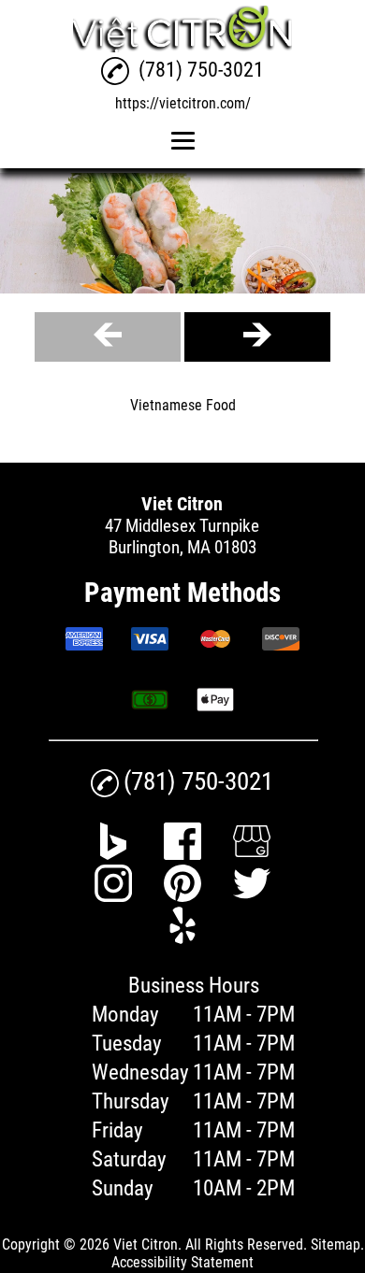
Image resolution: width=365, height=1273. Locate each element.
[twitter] (252, 896)
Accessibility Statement (182, 1262)
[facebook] (182, 854)
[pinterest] (182, 896)
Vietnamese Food (183, 405)
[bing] (113, 854)
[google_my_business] (252, 854)
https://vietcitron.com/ (183, 103)
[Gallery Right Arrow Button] (257, 337)
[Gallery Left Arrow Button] (108, 337)
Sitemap (335, 1244)
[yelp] (182, 938)
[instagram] (113, 896)
